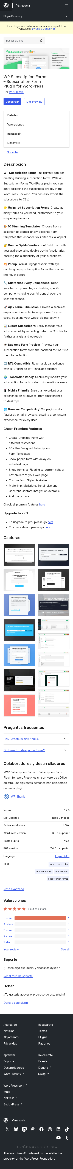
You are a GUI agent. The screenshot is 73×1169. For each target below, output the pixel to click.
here (42, 504)
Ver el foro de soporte (18, 976)
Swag (43, 1074)
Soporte (12, 152)
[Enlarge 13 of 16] (64, 656)
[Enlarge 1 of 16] (30, 548)
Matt (8, 1092)
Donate (45, 1067)
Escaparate (45, 1024)
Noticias (9, 1031)
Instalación (14, 133)
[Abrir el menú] (67, 5)
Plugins (42, 1037)
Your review (11, 949)
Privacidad (10, 1043)
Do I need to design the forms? (24, 750)
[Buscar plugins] (41, 40)
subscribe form (44, 871)
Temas (42, 1031)
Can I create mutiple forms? (21, 739)
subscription (61, 871)
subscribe (62, 864)
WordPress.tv (14, 1074)
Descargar (12, 101)
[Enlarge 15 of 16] (64, 694)
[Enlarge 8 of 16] (64, 548)
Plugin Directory (13, 16)
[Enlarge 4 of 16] (30, 624)
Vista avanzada (14, 889)
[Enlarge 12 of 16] (64, 638)
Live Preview (34, 101)
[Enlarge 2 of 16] (30, 573)
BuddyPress (13, 1104)
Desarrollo (13, 143)
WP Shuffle (16, 92)
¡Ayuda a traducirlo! (43, 28)
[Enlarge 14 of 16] (64, 675)
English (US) (62, 856)
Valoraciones (15, 124)
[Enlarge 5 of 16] (30, 649)
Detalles (12, 115)
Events (42, 1061)
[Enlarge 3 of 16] (30, 598)
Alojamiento (11, 1037)
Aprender (9, 1055)
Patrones (44, 1043)
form (52, 864)
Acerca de (10, 1024)
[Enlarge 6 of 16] (30, 674)
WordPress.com (16, 1085)
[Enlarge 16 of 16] (64, 711)
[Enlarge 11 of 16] (64, 624)
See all (65, 949)
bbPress (11, 1098)
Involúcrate (45, 1055)
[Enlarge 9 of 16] (64, 573)
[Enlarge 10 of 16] (64, 598)
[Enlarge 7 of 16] (30, 699)
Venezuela (18, 1120)
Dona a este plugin (16, 1002)
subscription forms (58, 878)
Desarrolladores (14, 1067)
